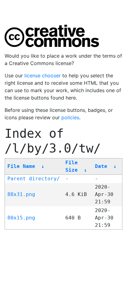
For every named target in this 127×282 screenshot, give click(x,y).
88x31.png (21, 194)
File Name (21, 166)
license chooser (42, 75)
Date (101, 166)
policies (70, 117)
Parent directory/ (33, 179)
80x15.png (21, 218)
